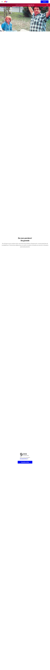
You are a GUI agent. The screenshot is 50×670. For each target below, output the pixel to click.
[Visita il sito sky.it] (5, 1)
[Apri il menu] (2, 1)
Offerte (44, 1)
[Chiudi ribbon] (47, 5)
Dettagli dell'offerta (23, 458)
